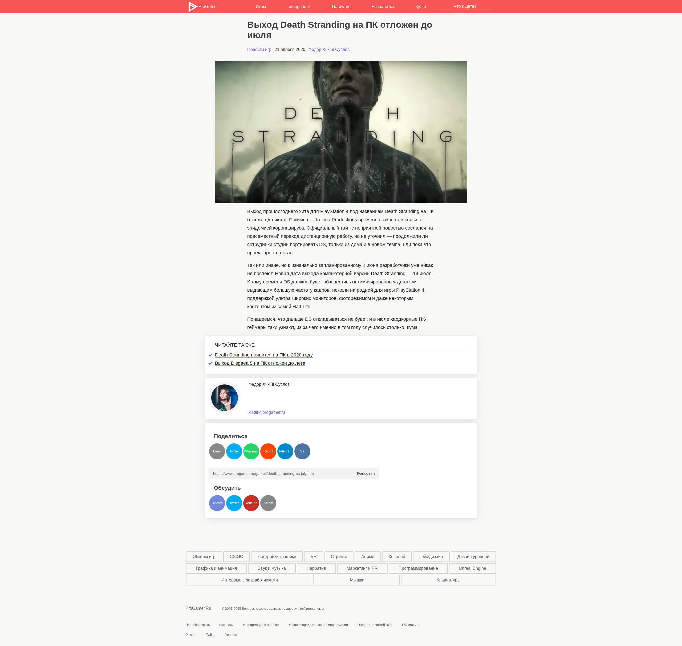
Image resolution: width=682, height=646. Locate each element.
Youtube (251, 503)
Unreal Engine (472, 568)
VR (314, 556)
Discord (217, 503)
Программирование (418, 568)
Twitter (234, 451)
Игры (261, 6)
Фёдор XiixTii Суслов (329, 49)
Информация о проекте (261, 625)
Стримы (339, 556)
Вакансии (226, 625)
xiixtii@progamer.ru (267, 412)
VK (302, 451)
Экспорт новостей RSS (375, 625)
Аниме (367, 556)
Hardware (341, 6)
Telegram (285, 451)
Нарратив (316, 568)
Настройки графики (277, 556)
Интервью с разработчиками (249, 580)
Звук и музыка (272, 568)
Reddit (268, 451)
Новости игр (259, 49)
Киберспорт (299, 6)
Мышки (357, 580)
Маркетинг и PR (362, 568)
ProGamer (208, 6)
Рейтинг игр (411, 625)
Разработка (383, 6)
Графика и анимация (216, 568)
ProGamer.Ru (198, 608)
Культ (421, 6)
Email (217, 451)
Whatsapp (251, 451)
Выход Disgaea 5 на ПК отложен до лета (260, 363)
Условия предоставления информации (318, 625)
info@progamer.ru (311, 609)
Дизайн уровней (473, 556)
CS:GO (236, 556)
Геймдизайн (431, 556)
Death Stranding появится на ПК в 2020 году (264, 355)
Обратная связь (197, 625)
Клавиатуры (449, 580)
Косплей (397, 556)
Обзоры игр (204, 556)
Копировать (366, 471)
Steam (268, 503)
